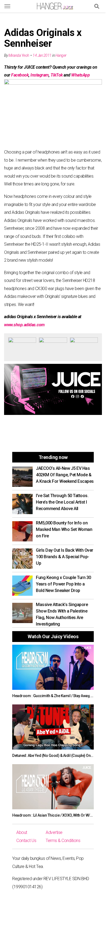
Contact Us (26, 840)
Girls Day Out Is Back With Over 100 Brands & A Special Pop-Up (64, 557)
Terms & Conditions (63, 840)
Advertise (54, 832)
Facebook (20, 75)
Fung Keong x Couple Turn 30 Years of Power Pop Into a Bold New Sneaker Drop (63, 584)
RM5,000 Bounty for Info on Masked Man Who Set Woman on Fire (64, 529)
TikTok (57, 75)
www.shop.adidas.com (24, 324)
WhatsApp (80, 75)
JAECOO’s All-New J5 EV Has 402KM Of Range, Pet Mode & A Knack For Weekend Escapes (65, 475)
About (21, 832)
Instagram (39, 75)
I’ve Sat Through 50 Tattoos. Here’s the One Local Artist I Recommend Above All (62, 502)
